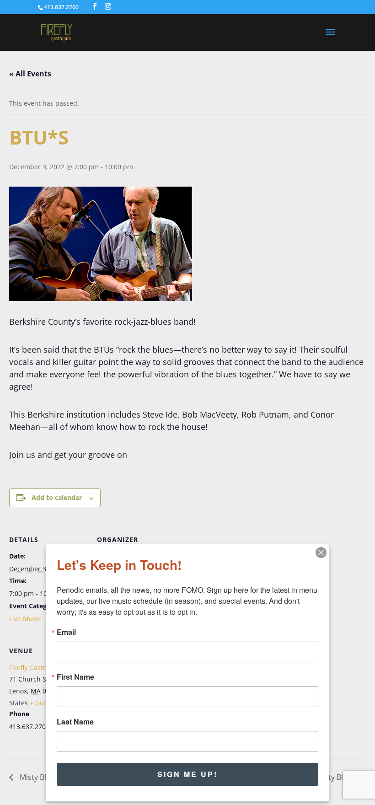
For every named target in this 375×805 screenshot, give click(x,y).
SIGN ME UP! (187, 774)
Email (66, 632)
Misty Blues (38, 777)
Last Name (75, 721)
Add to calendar (57, 497)
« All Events (30, 74)
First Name (75, 677)
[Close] (321, 552)
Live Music (25, 618)
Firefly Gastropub (35, 667)
